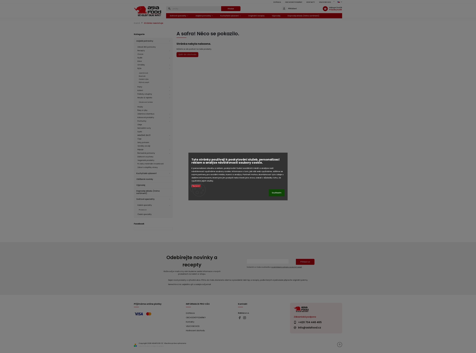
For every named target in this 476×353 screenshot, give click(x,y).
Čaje (139, 139)
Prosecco (143, 210)
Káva (139, 61)
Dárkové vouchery (145, 156)
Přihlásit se (305, 262)
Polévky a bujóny (144, 94)
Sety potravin (143, 142)
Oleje (139, 124)
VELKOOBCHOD (325, 2)
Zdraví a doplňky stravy (147, 167)
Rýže (139, 68)
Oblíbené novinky (144, 179)
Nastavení (196, 186)
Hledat (231, 9)
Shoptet (147, 346)
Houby (140, 107)
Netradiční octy (144, 128)
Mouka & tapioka (144, 97)
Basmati (142, 76)
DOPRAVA (277, 2)
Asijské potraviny (144, 41)
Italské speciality (144, 205)
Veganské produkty (145, 160)
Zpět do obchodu (187, 54)
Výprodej (140, 185)
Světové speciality (145, 199)
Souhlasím (276, 192)
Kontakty (311, 2)
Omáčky (141, 65)
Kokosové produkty (145, 117)
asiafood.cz (244, 317)
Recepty (141, 50)
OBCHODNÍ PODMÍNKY (293, 2)
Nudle (139, 57)
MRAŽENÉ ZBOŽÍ (143, 135)
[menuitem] (179, 15)
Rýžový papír (144, 82)
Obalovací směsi (146, 102)
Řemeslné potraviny (146, 153)
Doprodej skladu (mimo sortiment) (148, 192)
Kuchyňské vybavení (146, 173)
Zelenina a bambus (145, 114)
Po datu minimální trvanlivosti (150, 164)
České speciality (144, 214)
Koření (140, 90)
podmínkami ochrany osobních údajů (286, 267)
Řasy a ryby (142, 110)
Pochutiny (141, 121)
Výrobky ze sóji (143, 146)
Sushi (139, 131)
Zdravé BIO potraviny (146, 47)
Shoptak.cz (160, 346)
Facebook (239, 317)
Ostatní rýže (144, 79)
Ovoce (140, 54)
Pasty (139, 87)
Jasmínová (143, 73)
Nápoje (140, 149)
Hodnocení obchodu (195, 330)
